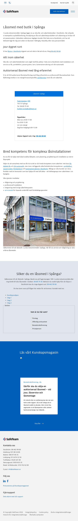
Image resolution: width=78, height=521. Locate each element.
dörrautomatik (19, 166)
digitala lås (7, 166)
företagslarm (17, 169)
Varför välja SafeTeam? (59, 11)
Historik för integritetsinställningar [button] (15, 515)
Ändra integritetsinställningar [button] (61, 512)
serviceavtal (9, 190)
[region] (39, 388)
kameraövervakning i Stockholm (37, 169)
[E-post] (5, 2)
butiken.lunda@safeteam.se (26, 109)
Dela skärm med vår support (13, 497)
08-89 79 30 (38, 282)
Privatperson (36, 329)
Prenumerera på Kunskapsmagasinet (16, 486)
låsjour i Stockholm (14, 51)
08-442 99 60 (56, 51)
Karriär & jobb (64, 3)
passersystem (8, 169)
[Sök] (73, 2)
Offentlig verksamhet (39, 322)
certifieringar (41, 78)
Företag (35, 318)
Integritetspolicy (31, 512)
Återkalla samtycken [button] (37, 515)
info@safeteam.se (14, 469)
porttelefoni (68, 166)
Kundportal (54, 3)
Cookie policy (43, 512)
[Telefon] (9, 2)
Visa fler (38, 423)
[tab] (41, 295)
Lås (40, 382)
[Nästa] (30, 417)
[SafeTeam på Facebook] (7, 481)
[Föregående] (23, 417)
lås (70, 164)
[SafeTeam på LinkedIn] (4, 481)
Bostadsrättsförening (39, 325)
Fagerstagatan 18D (23, 101)
